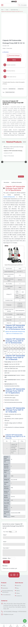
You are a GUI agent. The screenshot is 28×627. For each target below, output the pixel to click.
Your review (6, 548)
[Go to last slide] (26, 162)
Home (4, 626)
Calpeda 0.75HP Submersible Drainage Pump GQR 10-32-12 (13, 151)
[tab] (6, 183)
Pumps (7, 9)
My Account (24, 626)
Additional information (16, 182)
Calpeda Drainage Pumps (10, 92)
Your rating (6, 531)
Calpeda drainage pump (9, 196)
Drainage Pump (20, 88)
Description (6, 182)
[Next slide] (2, 162)
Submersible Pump (14, 9)
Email (5, 541)
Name (5, 534)
